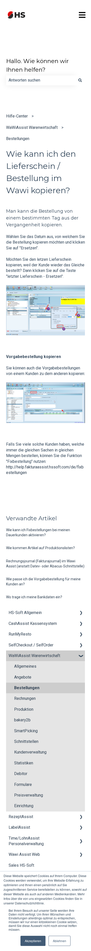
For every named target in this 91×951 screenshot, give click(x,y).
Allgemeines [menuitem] (25, 666)
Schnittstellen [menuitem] (26, 741)
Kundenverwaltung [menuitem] (30, 752)
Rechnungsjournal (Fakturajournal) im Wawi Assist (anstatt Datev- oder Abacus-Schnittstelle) (45, 563)
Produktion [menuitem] (23, 709)
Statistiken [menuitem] (23, 763)
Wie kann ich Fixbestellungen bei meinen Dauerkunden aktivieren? (38, 532)
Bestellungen (17, 138)
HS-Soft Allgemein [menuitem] (25, 612)
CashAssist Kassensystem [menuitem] (33, 623)
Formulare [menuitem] (23, 784)
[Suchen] (80, 80)
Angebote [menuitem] (22, 677)
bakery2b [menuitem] (22, 720)
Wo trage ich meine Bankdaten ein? (34, 597)
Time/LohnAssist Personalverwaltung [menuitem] (26, 841)
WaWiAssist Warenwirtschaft (32, 127)
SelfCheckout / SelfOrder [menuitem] (31, 645)
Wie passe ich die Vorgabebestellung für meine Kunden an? (43, 581)
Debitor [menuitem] (20, 773)
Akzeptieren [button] (33, 941)
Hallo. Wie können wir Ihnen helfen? (37, 65)
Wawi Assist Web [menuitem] (24, 854)
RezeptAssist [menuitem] (21, 816)
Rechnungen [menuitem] (25, 698)
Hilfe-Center (17, 116)
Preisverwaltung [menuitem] (28, 795)
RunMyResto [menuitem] (20, 634)
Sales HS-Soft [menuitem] (21, 865)
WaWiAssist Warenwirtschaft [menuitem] (34, 655)
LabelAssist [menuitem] (19, 827)
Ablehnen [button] (59, 941)
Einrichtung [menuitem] (23, 805)
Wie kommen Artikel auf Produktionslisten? (40, 548)
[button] (81, 613)
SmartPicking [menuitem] (26, 730)
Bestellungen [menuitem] (26, 687)
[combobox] (40, 80)
